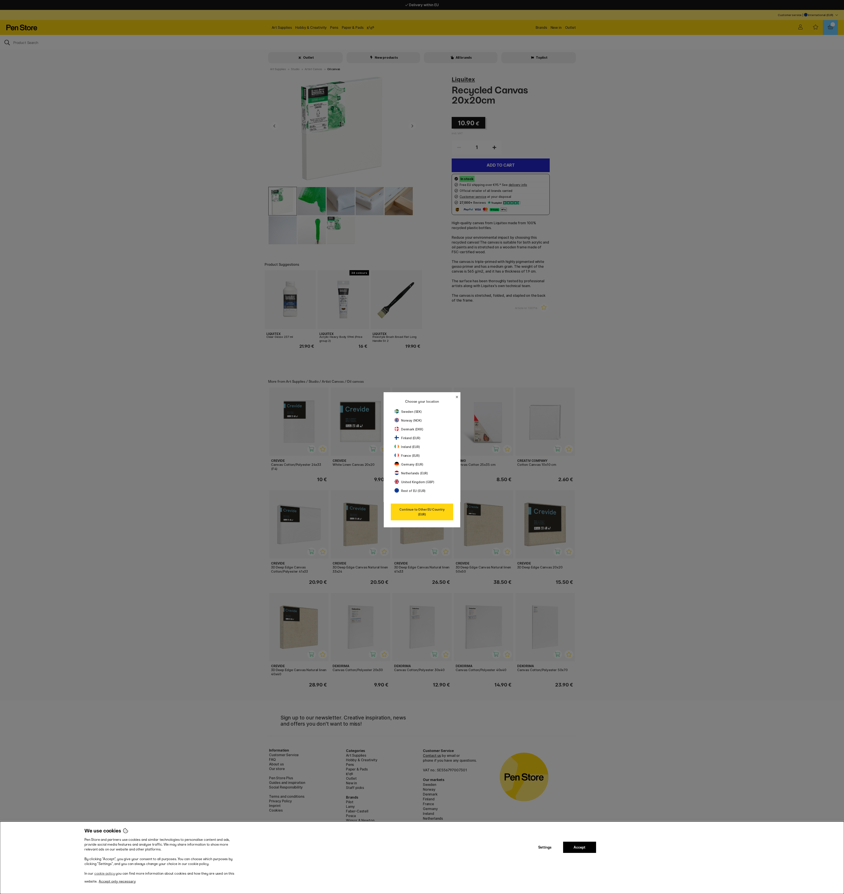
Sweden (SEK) (411, 411)
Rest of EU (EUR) (413, 491)
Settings (544, 847)
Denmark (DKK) (412, 429)
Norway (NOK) (411, 420)
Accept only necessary (117, 881)
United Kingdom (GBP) (417, 482)
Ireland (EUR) (410, 447)
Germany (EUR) (412, 464)
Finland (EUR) (410, 438)
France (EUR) (410, 455)
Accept (579, 847)
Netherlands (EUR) (414, 473)
